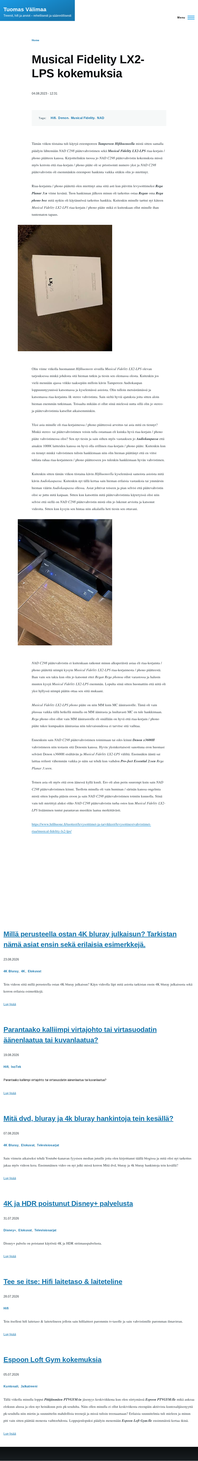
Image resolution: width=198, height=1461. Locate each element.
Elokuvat (34, 971)
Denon (63, 118)
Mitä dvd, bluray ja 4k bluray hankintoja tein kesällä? (88, 1118)
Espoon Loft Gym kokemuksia (52, 1360)
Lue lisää (9, 1004)
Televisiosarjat (48, 1145)
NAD (100, 118)
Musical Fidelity (83, 118)
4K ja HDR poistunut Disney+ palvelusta (68, 1203)
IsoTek (16, 1066)
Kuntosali (10, 1386)
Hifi (53, 118)
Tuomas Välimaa (24, 9)
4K (23, 971)
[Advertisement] (99, 872)
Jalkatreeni (29, 1386)
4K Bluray (11, 971)
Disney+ (9, 1230)
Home (35, 40)
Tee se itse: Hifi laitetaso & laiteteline (62, 1281)
